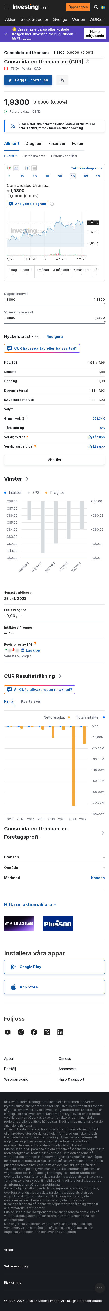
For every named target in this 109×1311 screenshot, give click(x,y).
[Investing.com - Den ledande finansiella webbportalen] (30, 7)
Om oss (65, 1058)
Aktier (10, 19)
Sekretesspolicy (16, 1266)
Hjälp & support (71, 1079)
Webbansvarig (16, 1079)
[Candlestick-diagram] (9, 168)
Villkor (8, 1250)
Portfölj (10, 1069)
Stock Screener (34, 19)
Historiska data (34, 156)
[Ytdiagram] (16, 168)
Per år (9, 701)
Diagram (33, 143)
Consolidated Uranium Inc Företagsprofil (36, 833)
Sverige (60, 19)
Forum (78, 143)
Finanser (57, 143)
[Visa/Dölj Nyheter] (34, 168)
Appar (9, 1058)
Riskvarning (12, 1282)
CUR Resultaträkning (29, 676)
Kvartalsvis (31, 701)
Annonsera (68, 1069)
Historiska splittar (64, 156)
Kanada (98, 878)
